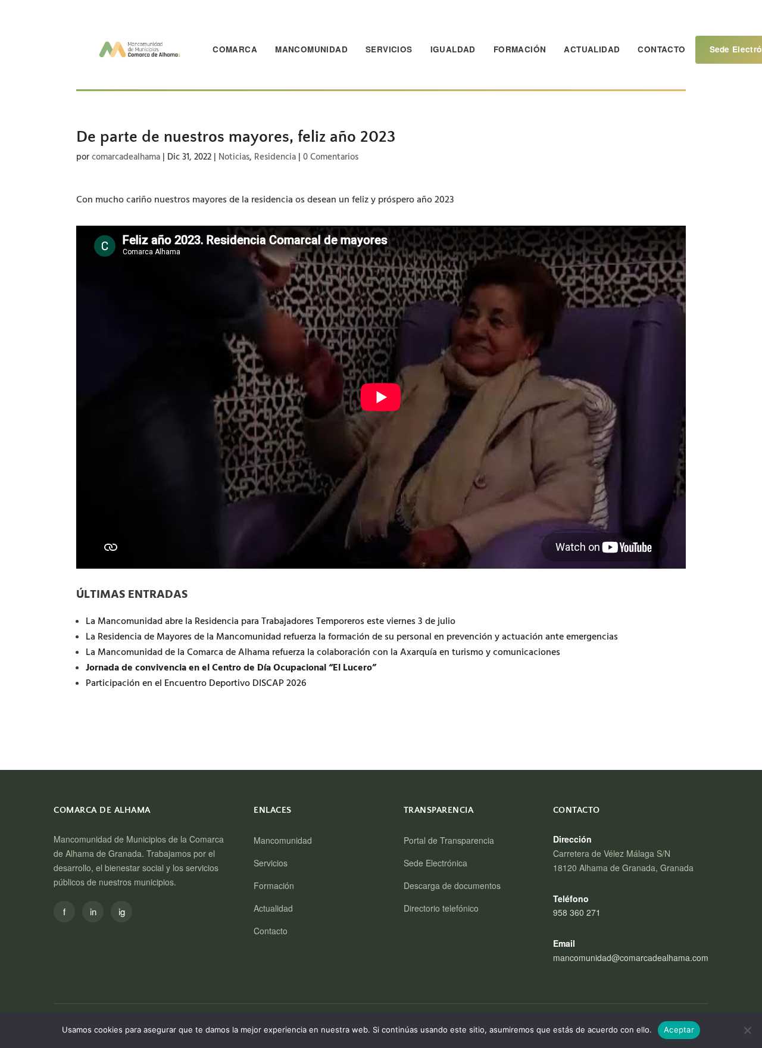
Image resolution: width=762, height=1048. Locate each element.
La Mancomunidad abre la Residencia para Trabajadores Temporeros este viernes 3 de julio (273, 621)
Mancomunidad (311, 49)
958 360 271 (577, 912)
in (93, 911)
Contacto (661, 49)
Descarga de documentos (452, 885)
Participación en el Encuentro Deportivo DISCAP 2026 (196, 683)
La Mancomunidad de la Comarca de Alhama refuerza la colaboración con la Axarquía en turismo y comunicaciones (323, 652)
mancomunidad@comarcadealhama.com (630, 957)
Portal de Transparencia (449, 840)
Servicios (389, 49)
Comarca (235, 49)
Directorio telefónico (441, 908)
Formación (520, 49)
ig (121, 911)
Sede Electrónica (435, 863)
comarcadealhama (126, 157)
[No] (747, 1030)
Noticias (233, 157)
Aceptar (679, 1029)
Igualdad (453, 49)
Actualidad (592, 49)
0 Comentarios (330, 157)
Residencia (275, 157)
